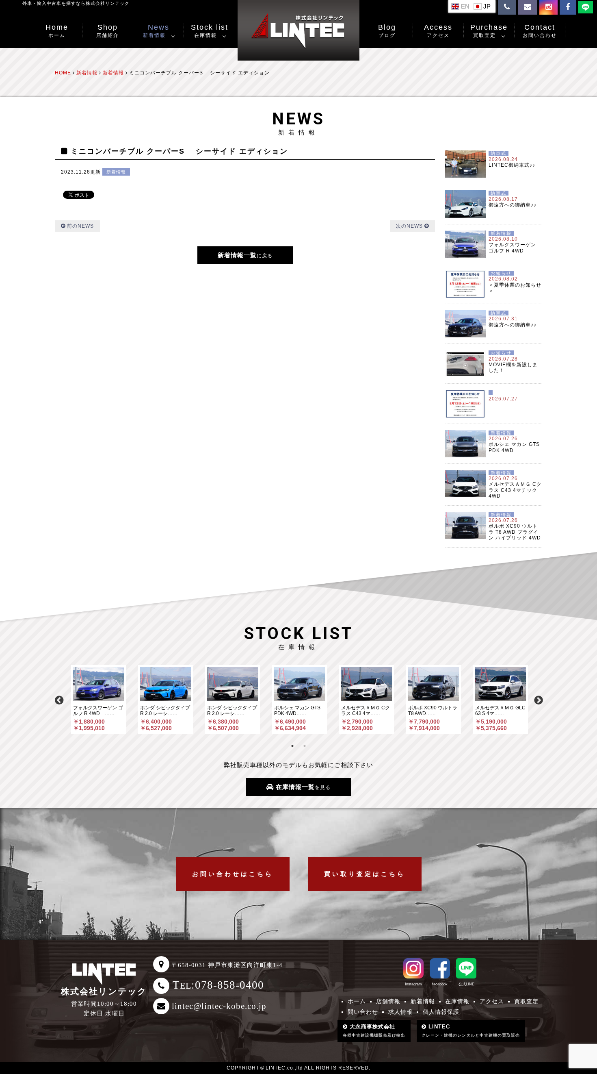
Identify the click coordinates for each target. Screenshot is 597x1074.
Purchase (489, 31)
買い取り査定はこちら (364, 873)
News (156, 31)
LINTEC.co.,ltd (284, 1068)
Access (438, 31)
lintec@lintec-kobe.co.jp (219, 1006)
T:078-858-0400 (218, 985)
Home (56, 31)
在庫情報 (457, 1001)
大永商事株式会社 (374, 1030)
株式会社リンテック (104, 991)
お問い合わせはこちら (232, 873)
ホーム (357, 1001)
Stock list (209, 31)
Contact (540, 31)
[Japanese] (483, 5)
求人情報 (400, 1012)
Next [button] (538, 699)
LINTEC (471, 1030)
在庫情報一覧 (302, 786)
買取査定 (526, 1001)
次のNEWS (410, 226)
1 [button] (292, 746)
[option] (98, 699)
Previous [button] (59, 699)
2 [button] (305, 746)
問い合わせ (363, 1012)
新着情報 (116, 172)
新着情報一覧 (245, 255)
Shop (107, 31)
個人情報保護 (441, 1012)
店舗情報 (388, 1001)
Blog (387, 31)
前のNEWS (79, 226)
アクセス (492, 1001)
